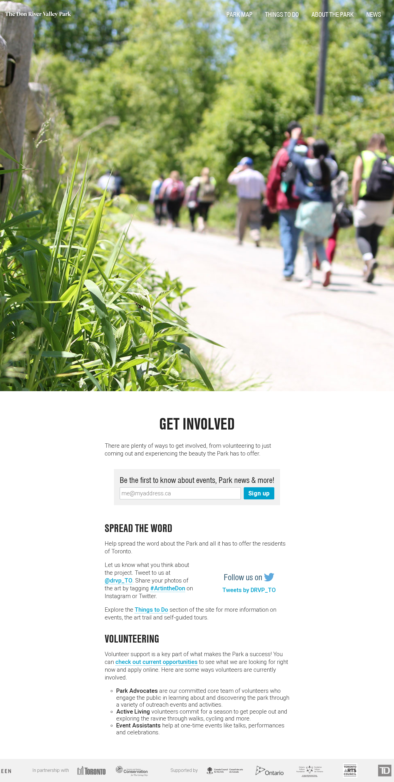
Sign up (259, 493)
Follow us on (244, 577)
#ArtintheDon (167, 588)
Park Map (239, 14)
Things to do (282, 14)
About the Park (333, 14)
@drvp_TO (118, 580)
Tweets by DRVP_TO (249, 590)
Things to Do (151, 609)
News (373, 14)
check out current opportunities (156, 661)
